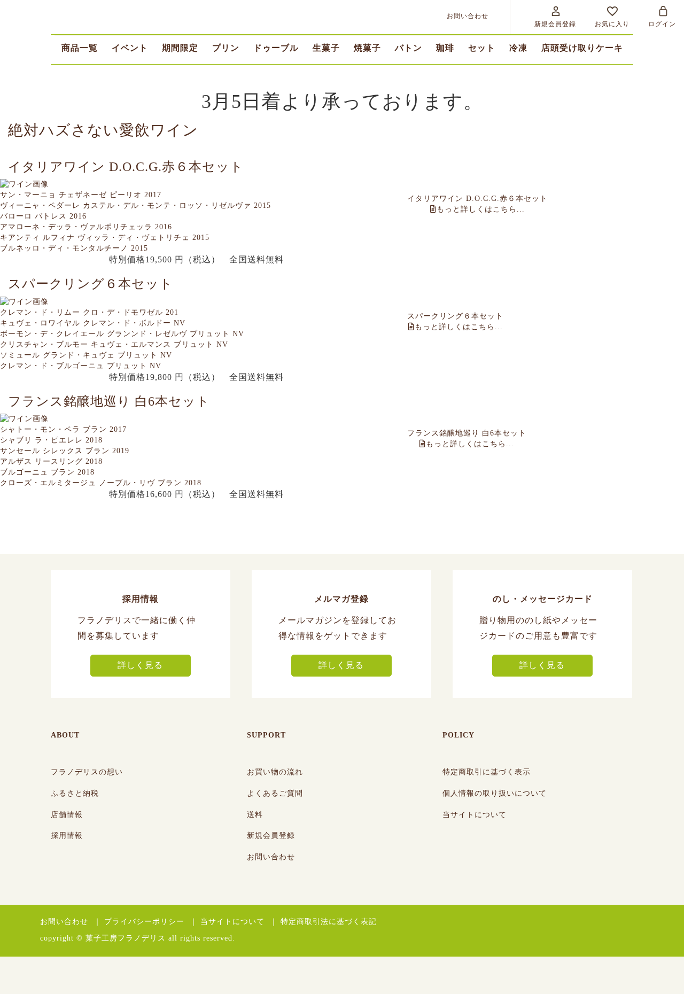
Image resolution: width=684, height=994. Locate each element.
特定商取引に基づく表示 (486, 772)
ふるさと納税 (75, 793)
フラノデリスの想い (87, 772)
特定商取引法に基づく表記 (329, 922)
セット (481, 47)
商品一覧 (79, 47)
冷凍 (518, 47)
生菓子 (326, 47)
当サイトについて (474, 815)
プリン (225, 47)
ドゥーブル (276, 47)
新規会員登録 (271, 836)
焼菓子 (367, 47)
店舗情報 (67, 815)
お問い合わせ (271, 857)
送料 (255, 815)
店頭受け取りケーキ (582, 47)
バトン (408, 47)
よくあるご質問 (275, 793)
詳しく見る (140, 665)
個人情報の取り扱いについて (494, 793)
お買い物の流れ (275, 772)
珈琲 (445, 47)
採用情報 (67, 836)
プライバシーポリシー (144, 922)
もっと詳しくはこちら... (477, 204)
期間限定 (180, 47)
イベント (130, 47)
